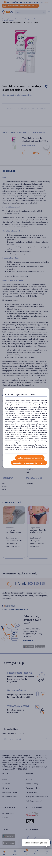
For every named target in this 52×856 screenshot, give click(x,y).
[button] (48, 840)
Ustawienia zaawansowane (30, 458)
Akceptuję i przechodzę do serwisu (29, 463)
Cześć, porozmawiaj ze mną (36, 843)
